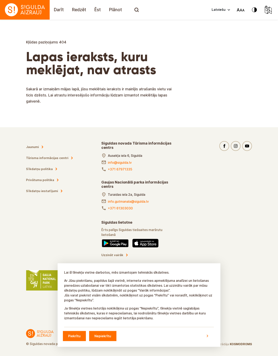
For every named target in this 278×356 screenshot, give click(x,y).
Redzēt (79, 9)
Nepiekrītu (102, 336)
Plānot (115, 9)
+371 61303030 (120, 208)
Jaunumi (32, 147)
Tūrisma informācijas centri (47, 158)
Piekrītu (74, 336)
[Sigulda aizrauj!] (25, 10)
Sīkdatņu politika (39, 169)
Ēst (97, 9)
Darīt (59, 9)
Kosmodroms (241, 344)
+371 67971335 (120, 169)
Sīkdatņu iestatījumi (42, 191)
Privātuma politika (40, 180)
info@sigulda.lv (120, 162)
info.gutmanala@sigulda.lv (128, 201)
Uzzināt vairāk (112, 255)
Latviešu (218, 10)
